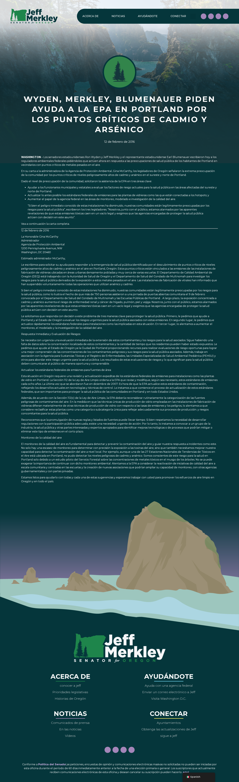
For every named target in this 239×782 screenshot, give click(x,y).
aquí (186, 772)
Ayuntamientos (169, 722)
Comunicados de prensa (70, 722)
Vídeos (70, 735)
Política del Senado (52, 764)
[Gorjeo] (225, 16)
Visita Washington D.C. (168, 698)
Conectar (178, 16)
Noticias (118, 16)
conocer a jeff (70, 685)
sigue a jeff (168, 735)
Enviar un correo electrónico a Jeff (168, 692)
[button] (193, 16)
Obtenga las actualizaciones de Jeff (168, 729)
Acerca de (90, 16)
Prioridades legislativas (70, 692)
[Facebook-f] (203, 16)
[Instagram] (211, 16)
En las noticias (70, 729)
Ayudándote (148, 16)
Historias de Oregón (70, 698)
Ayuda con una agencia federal (169, 685)
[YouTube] (218, 16)
